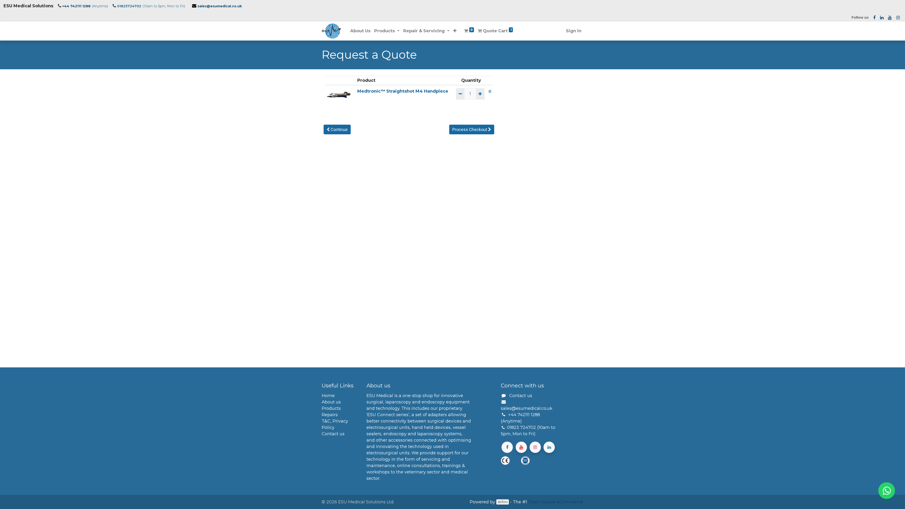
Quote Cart (496, 31)
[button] (454, 31)
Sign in (573, 30)
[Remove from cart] (490, 91)
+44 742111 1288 (76, 6)
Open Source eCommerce (555, 502)
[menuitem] (360, 31)
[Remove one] (460, 94)
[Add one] (480, 94)
